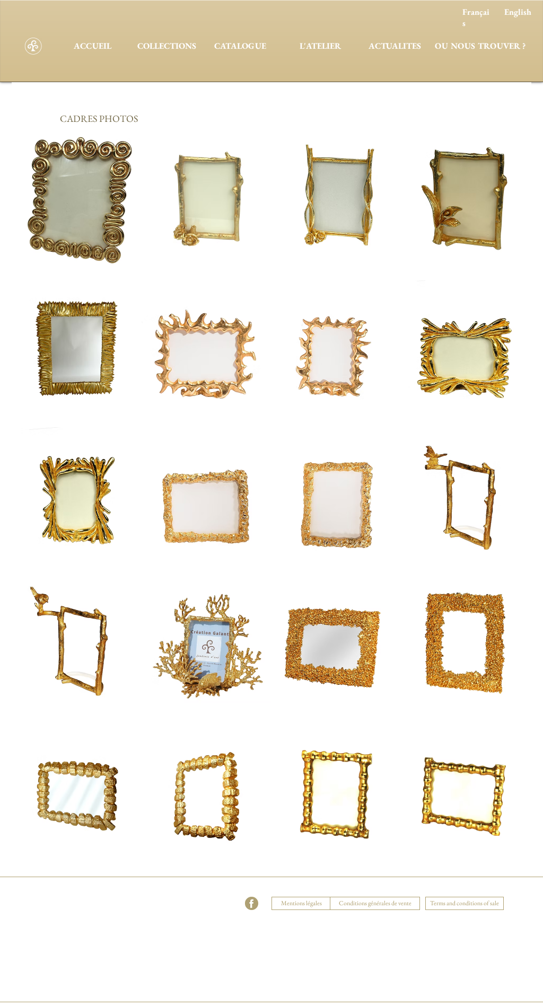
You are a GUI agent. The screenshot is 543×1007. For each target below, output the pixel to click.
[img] (77, 785)
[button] (176, 890)
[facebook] (251, 903)
